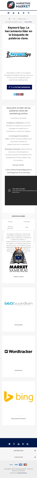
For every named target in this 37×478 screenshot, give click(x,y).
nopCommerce (22, 473)
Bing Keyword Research (18, 418)
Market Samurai (18, 276)
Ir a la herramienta (20, 87)
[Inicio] (9, 18)
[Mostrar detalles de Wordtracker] (18, 351)
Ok (18, 258)
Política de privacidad (18, 261)
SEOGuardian (19, 325)
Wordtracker (18, 370)
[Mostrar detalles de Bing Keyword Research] (18, 397)
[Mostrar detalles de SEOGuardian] (18, 303)
